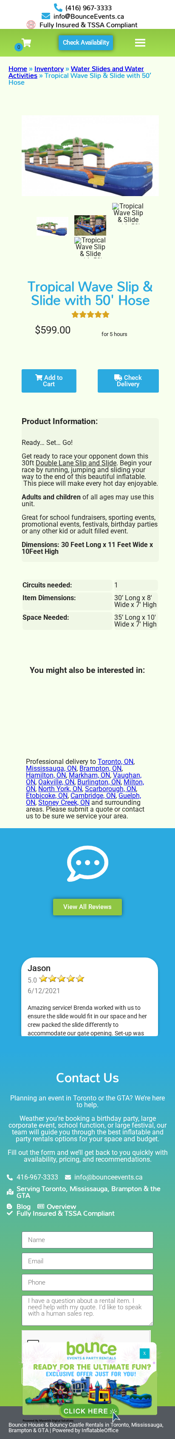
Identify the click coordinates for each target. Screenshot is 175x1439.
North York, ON (60, 789)
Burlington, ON (99, 782)
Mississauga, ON (51, 768)
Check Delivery (129, 381)
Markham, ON (89, 775)
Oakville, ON (56, 782)
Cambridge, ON (93, 796)
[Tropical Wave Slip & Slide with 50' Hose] (52, 226)
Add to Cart (52, 381)
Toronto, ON (115, 762)
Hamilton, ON (46, 775)
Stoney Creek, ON (64, 802)
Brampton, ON (100, 768)
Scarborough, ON (110, 789)
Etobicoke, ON (47, 796)
